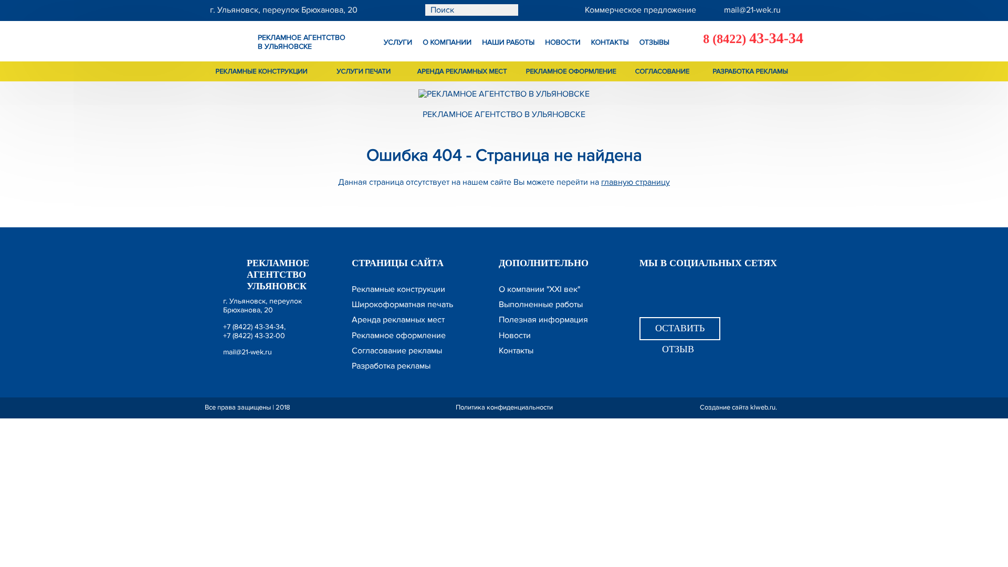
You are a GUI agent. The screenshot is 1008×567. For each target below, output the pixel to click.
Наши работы (508, 42)
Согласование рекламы (397, 350)
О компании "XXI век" (539, 289)
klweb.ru (762, 407)
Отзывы (654, 42)
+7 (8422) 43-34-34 (253, 326)
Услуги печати (364, 71)
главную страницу (635, 182)
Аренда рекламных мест (462, 71)
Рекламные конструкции (262, 71)
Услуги (398, 42)
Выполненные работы (541, 304)
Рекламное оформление (571, 71)
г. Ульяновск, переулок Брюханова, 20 (262, 305)
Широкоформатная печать (402, 304)
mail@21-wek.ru (247, 352)
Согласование (662, 71)
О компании (447, 42)
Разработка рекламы (751, 71)
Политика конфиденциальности (504, 407)
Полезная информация (543, 319)
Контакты (610, 42)
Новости (563, 42)
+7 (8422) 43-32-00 (254, 335)
